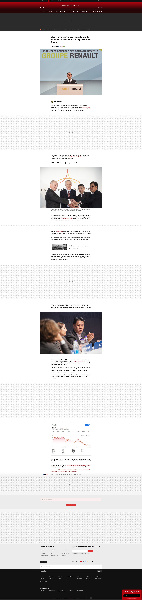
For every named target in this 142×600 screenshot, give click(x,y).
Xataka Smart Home (43, 581)
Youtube (97, 11)
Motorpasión (71, 6)
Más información (72, 598)
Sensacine (60, 576)
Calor (54, 29)
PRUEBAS (45, 11)
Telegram (91, 11)
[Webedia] (43, 571)
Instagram (95, 11)
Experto (83, 29)
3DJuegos (51, 576)
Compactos (42, 553)
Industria (56, 474)
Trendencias (88, 576)
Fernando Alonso (88, 29)
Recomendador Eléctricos (78, 11)
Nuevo (98, 7)
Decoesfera (87, 578)
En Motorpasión (71, 245)
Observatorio (63, 11)
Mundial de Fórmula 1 (66, 559)
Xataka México (42, 590)
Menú (43, 7)
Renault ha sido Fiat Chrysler (74, 156)
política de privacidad (85, 553)
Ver (71, 504)
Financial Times (86, 107)
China (57, 29)
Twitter (99, 11)
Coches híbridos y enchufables (65, 550)
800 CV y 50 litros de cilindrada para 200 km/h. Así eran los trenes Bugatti (79, 247)
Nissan (60, 474)
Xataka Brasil (42, 591)
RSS (88, 561)
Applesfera (42, 579)
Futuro (52, 559)
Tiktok (101, 11)
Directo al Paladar (70, 576)
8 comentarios (54, 46)
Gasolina (61, 29)
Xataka (41, 576)
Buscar (100, 567)
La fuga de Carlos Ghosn (67, 218)
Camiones (50, 29)
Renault (64, 474)
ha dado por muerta (78, 361)
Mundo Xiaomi (42, 583)
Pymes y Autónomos (98, 578)
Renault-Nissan (78, 474)
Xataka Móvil (42, 578)
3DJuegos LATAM (52, 590)
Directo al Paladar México (70, 591)
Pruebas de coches (65, 553)
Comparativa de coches (64, 556)
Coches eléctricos (54, 549)
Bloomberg (60, 231)
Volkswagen (66, 29)
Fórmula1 (42, 549)
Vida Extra (50, 578)
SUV (52, 553)
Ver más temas (43, 561)
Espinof (59, 578)
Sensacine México (61, 590)
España (79, 29)
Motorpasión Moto (79, 578)
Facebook (93, 11)
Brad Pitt (71, 29)
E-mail (64, 46)
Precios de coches (54, 555)
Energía (75, 29)
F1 (69, 11)
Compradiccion (88, 579)
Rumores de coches (44, 555)
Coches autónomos (44, 559)
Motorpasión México (80, 590)
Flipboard (62, 46)
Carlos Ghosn (70, 474)
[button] (58, 101)
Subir (99, 571)
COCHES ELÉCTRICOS (53, 11)
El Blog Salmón (97, 576)
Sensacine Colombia (61, 591)
